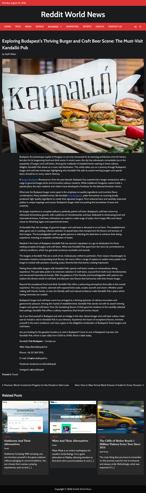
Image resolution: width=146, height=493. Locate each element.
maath (6, 448)
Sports (87, 26)
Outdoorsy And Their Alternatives (17, 442)
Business (53, 26)
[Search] (140, 27)
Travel (15, 374)
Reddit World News (73, 14)
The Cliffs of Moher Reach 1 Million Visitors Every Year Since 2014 (120, 444)
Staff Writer (10, 54)
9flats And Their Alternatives (70, 440)
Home (7, 26)
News (28, 26)
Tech (18, 26)
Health (100, 26)
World (40, 26)
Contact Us (115, 26)
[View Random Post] (135, 27)
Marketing (72, 26)
